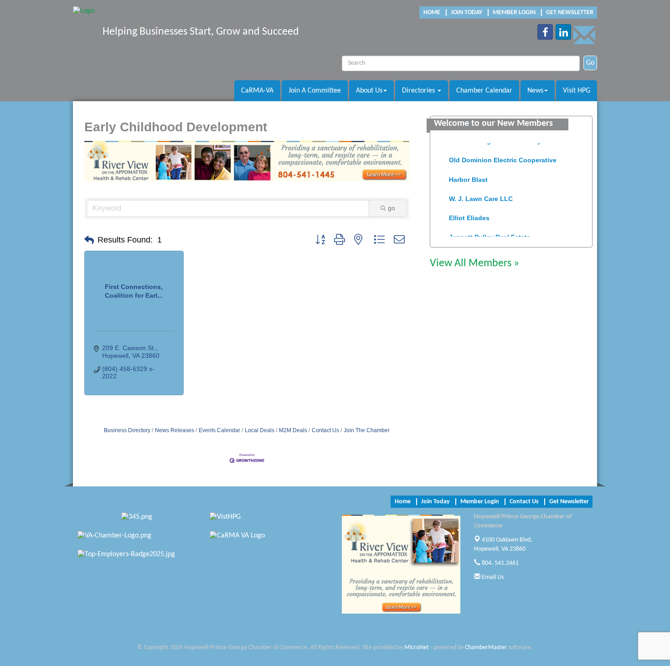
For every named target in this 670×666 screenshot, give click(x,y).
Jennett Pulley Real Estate (490, 232)
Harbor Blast (468, 175)
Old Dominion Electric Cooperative (503, 155)
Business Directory (127, 430)
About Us (369, 90)
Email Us (492, 577)
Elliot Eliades (469, 213)
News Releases (174, 430)
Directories (419, 90)
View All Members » (474, 263)
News (535, 90)
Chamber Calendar (484, 90)
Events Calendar (219, 430)
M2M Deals (293, 430)
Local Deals (259, 430)
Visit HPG (576, 90)
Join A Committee (315, 90)
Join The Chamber (367, 430)
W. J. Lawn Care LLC (481, 194)
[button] (89, 240)
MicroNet (416, 647)
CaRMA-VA (257, 90)
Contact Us (325, 430)
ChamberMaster (486, 647)
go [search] (391, 208)
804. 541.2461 (499, 563)
